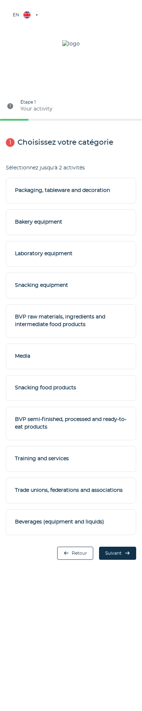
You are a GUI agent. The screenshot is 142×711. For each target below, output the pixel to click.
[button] (24, 15)
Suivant (113, 553)
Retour (79, 553)
